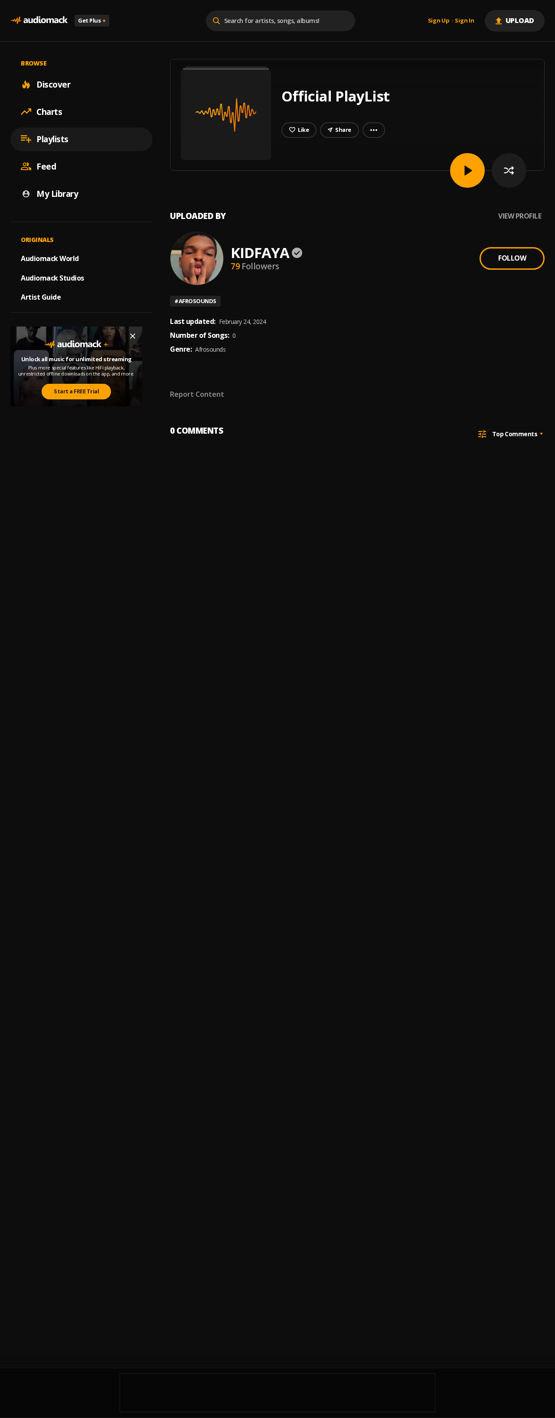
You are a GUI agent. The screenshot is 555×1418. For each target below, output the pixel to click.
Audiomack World (50, 258)
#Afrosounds (195, 301)
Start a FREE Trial (76, 391)
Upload (520, 20)
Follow (512, 258)
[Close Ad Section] (132, 336)
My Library (57, 193)
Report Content (197, 394)
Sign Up (439, 20)
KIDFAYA (260, 252)
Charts (49, 111)
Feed (46, 166)
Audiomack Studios (52, 277)
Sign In (464, 20)
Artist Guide (41, 297)
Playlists (52, 138)
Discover (53, 84)
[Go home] (39, 20)
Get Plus (92, 20)
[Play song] (467, 170)
